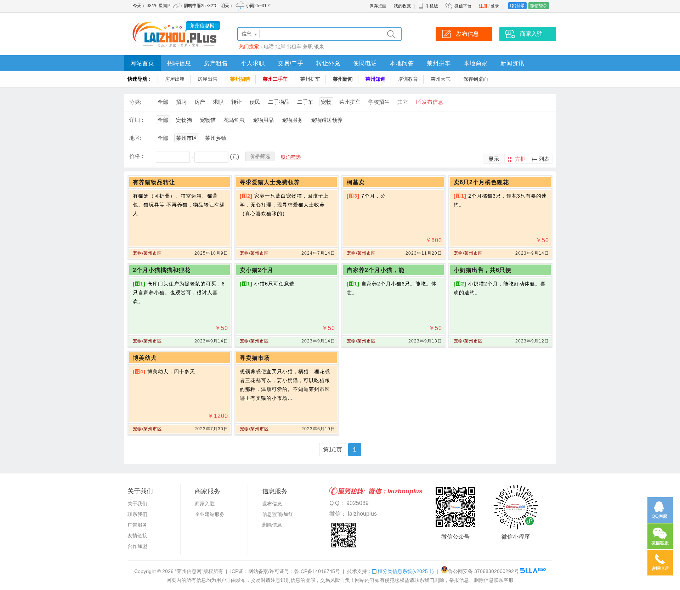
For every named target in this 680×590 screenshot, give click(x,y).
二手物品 (278, 102)
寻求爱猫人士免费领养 (270, 182)
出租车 (294, 46)
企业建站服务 (210, 514)
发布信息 (432, 102)
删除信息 (272, 525)
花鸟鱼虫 (234, 120)
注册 (483, 6)
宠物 (326, 102)
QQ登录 (517, 5)
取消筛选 (291, 157)
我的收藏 (402, 6)
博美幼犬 (145, 358)
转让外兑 (328, 63)
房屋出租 (175, 79)
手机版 (431, 6)
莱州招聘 (240, 79)
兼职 (308, 46)
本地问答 (402, 63)
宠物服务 (292, 120)
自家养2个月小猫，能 (375, 270)
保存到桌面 (475, 79)
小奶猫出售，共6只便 (482, 270)
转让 (236, 102)
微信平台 (462, 6)
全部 (163, 102)
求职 (218, 102)
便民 (255, 102)
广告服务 (137, 525)
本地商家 (476, 63)
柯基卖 (356, 182)
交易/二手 (291, 63)
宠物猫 (208, 120)
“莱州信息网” (189, 571)
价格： (137, 156)
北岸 (280, 46)
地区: (135, 138)
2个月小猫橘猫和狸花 (162, 270)
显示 (493, 159)
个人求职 (253, 63)
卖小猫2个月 (256, 270)
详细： (137, 120)
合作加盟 (137, 546)
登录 (495, 6)
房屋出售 (207, 79)
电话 (269, 46)
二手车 (305, 102)
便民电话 (365, 63)
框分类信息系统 (406, 571)
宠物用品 (263, 120)
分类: (135, 102)
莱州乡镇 (215, 138)
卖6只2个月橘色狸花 (481, 182)
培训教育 (408, 79)
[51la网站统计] (533, 571)
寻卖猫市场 (255, 358)
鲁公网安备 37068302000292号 (483, 571)
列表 (544, 159)
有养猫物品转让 (154, 182)
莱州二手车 (275, 79)
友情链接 (137, 535)
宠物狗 (184, 120)
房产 (199, 102)
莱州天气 (440, 79)
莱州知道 (375, 79)
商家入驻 (205, 503)
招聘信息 (179, 63)
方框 (520, 159)
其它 (402, 102)
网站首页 (142, 63)
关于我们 (137, 503)
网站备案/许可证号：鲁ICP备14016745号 (294, 571)
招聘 (181, 102)
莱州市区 (186, 138)
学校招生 (379, 102)
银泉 (319, 46)
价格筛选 (260, 156)
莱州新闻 (343, 79)
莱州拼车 (439, 63)
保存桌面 (377, 6)
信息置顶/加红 (277, 514)
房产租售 (216, 63)
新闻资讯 (512, 63)
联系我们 (137, 514)
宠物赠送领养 (326, 120)
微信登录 (538, 5)
